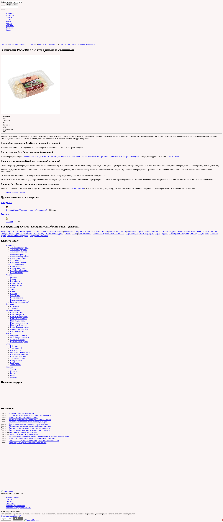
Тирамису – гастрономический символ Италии (27, 443)
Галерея (13, 373)
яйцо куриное (81, 157)
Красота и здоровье (18, 356)
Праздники (14, 363)
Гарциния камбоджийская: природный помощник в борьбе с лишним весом (39, 436)
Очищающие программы (20, 338)
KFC (13, 231)
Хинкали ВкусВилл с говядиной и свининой (77, 44)
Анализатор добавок (18, 258)
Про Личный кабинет (18, 262)
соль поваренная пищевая (129, 157)
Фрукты (165, 234)
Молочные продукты (117, 231)
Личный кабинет (17, 260)
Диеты (8, 22)
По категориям (16, 266)
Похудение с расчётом (19, 354)
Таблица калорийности (15, 264)
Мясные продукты (169, 231)
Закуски (13, 277)
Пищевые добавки (13, 310)
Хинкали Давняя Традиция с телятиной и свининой (26, 210)
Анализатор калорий (18, 252)
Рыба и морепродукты (54, 234)
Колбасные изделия (55, 231)
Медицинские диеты (18, 335)
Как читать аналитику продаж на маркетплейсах (28, 424)
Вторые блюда (16, 285)
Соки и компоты (84, 234)
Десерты (13, 289)
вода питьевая (93, 157)
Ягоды (201, 234)
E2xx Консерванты (17, 315)
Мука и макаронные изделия (149, 231)
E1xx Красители (16, 312)
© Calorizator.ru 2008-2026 (11, 516)
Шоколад (193, 234)
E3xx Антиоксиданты (19, 317)
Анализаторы (11, 13)
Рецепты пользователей (19, 302)
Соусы (12, 287)
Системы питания (17, 340)
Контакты (9, 501)
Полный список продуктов (17, 236)
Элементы (14, 308)
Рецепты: (5, 214)
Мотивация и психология (20, 352)
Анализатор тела (16, 254)
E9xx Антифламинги (18, 325)
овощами (72, 188)
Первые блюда (38, 234)
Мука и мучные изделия (47, 44)
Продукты (10, 15)
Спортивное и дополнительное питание (108, 234)
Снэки (74, 234)
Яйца (207, 234)
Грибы (28, 231)
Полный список (16, 273)
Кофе (15, 4)
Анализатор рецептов (18, 250)
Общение (9, 367)
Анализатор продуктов (19, 248)
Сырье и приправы (146, 234)
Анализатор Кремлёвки (19, 256)
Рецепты (9, 17)
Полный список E (17, 331)
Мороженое (131, 231)
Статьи (8, 19)
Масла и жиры (102, 231)
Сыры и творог (132, 234)
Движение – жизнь (17, 358)
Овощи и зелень (7, 234)
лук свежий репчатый (109, 157)
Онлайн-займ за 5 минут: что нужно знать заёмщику (30, 416)
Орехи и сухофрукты (23, 234)
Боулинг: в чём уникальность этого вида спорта (28, 422)
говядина (64, 157)
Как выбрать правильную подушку (23, 432)
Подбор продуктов (17, 269)
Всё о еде (14, 346)
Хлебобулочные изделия (179, 234)
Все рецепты (15, 296)
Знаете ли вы (15, 365)
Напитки (13, 294)
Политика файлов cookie (15, 506)
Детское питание (39, 231)
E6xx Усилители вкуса (19, 323)
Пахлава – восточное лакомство (21, 413)
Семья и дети (15, 350)
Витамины (10, 26)
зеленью (80, 188)
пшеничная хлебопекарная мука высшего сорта (41, 157)
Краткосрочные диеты (19, 342)
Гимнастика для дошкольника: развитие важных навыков (32, 439)
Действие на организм (19, 329)
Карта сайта (10, 504)
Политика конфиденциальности (18, 508)
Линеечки (9, 28)
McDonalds (20, 231)
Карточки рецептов (18, 300)
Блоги (12, 375)
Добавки (9, 24)
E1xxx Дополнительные (19, 327)
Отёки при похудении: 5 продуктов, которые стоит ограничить (34, 441)
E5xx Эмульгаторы (17, 321)
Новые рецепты (16, 298)
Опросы (13, 377)
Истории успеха (16, 361)
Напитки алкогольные (186, 231)
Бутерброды (15, 281)
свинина (72, 157)
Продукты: (6, 202)
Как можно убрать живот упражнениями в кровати (29, 428)
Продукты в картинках (39, 236)
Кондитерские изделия (73, 231)
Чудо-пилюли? (16, 348)
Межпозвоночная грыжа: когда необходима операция (30, 426)
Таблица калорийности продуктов (22, 44)
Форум (9, 4)
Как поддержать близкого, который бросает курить (29, 430)
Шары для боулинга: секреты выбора (23, 418)
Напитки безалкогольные (207, 231)
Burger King (5, 231)
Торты (157, 234)
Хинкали (9, 222)
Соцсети (9, 499)
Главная (4, 44)
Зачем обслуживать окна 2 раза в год (23, 434)
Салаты (68, 234)
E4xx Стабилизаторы (18, 319)
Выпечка (13, 292)
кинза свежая (174, 157)
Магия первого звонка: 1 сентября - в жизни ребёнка (30, 420)
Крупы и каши (89, 231)
